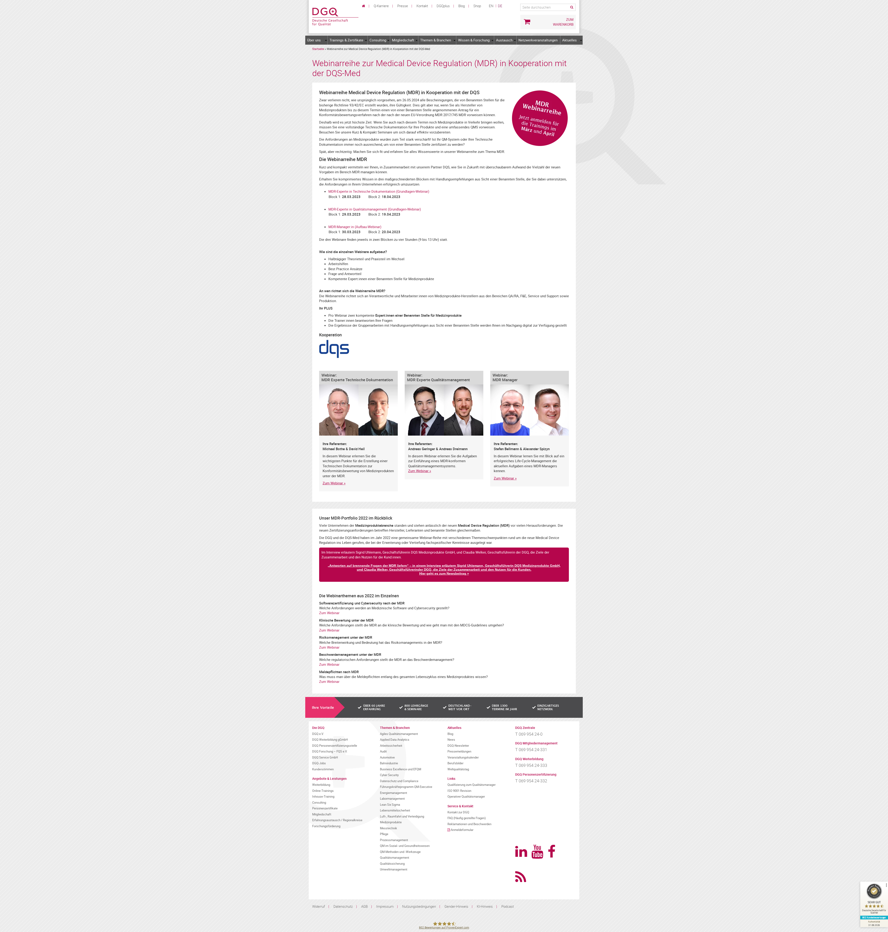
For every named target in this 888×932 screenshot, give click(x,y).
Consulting (378, 40)
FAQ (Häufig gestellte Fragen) (466, 818)
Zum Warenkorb (563, 22)
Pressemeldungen (459, 751)
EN (491, 5)
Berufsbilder (455, 763)
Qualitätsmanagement (394, 858)
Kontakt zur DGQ (458, 812)
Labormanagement (392, 799)
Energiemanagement (393, 793)
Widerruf (318, 906)
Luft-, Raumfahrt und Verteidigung (402, 816)
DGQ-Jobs (319, 763)
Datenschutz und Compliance (399, 781)
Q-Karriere (381, 5)
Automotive (387, 757)
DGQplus (443, 5)
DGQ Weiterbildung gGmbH (330, 740)
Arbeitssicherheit (391, 746)
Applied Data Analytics (394, 740)
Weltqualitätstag (458, 769)
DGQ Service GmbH (325, 757)
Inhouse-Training (323, 797)
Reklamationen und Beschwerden (469, 824)
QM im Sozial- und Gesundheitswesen (405, 846)
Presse (402, 5)
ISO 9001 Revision (459, 791)
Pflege (384, 834)
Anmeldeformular (462, 830)
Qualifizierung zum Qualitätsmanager (471, 785)
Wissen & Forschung (474, 40)
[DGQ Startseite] (335, 16)
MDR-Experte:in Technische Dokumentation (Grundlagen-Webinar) (378, 191)
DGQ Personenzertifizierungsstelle (334, 746)
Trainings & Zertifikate (346, 40)
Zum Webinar (333, 483)
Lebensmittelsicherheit (395, 810)
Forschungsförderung (326, 826)
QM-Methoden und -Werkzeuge (400, 852)
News (451, 740)
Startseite (318, 49)
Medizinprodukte (391, 822)
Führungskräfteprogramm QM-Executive (406, 787)
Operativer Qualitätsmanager (466, 797)
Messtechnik (388, 828)
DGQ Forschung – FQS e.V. (329, 751)
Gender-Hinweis (456, 906)
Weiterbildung (321, 785)
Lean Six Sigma (390, 805)
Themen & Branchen (435, 40)
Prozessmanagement (394, 840)
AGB (364, 906)
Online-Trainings (323, 791)
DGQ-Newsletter (458, 746)
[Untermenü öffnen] (326, 40)
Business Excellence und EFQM (400, 769)
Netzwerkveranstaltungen (538, 40)
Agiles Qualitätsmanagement (399, 734)
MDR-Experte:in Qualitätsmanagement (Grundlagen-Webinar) (374, 209)
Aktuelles (569, 40)
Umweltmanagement (393, 869)
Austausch (504, 40)
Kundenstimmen (323, 769)
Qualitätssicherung (392, 864)
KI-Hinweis (485, 906)
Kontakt (422, 5)
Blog (461, 5)
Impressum (385, 906)
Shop (477, 5)
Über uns (314, 40)
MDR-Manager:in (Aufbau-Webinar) (354, 226)
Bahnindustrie (389, 763)
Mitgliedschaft (403, 40)
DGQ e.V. (318, 734)
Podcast (507, 906)
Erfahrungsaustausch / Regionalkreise (337, 820)
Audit (383, 751)
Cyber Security (389, 775)
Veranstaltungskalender (463, 757)
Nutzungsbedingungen (419, 906)
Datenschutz (343, 906)
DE (500, 5)
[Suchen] (571, 7)
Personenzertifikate (325, 808)
